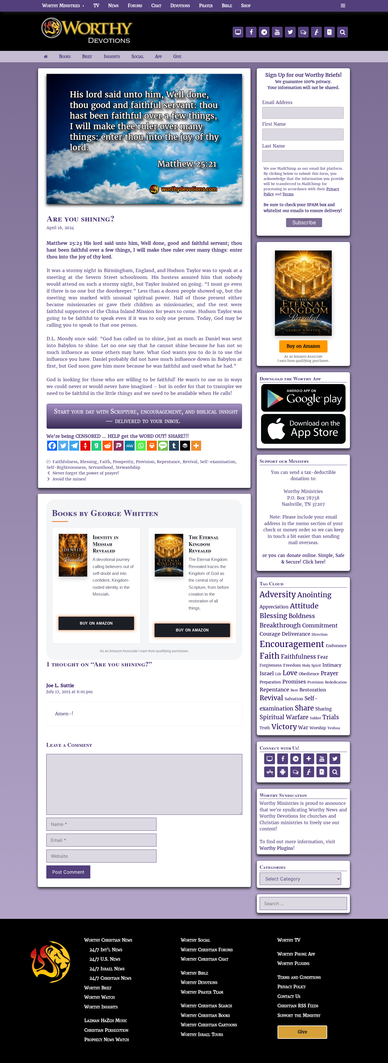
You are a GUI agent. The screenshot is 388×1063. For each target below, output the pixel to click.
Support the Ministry (299, 1015)
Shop (246, 5)
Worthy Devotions (199, 982)
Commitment (320, 625)
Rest (294, 690)
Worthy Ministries (61, 5)
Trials (330, 717)
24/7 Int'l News (105, 949)
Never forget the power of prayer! (86, 473)
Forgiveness (271, 665)
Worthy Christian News (108, 940)
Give (177, 56)
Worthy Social (195, 940)
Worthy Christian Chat (204, 959)
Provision (145, 461)
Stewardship (128, 467)
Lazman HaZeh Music (105, 1020)
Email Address (277, 102)
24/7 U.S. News (104, 959)
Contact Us (289, 996)
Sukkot (315, 718)
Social (138, 56)
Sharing (323, 709)
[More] (196, 446)
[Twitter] (63, 446)
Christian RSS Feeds (298, 1005)
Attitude (304, 605)
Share (304, 708)
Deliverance (296, 634)
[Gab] (96, 446)
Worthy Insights (101, 1006)
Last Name (273, 146)
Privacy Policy (292, 986)
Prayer (206, 5)
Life (278, 674)
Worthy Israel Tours (202, 1034)
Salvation (294, 698)
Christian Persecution (106, 1030)
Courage (270, 634)
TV (96, 5)
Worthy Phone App (296, 953)
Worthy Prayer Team (202, 991)
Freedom (292, 665)
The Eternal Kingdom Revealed (204, 543)
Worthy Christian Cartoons (209, 1024)
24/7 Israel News (107, 968)
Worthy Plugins (276, 848)
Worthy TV (289, 940)
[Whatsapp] (141, 446)
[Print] (152, 446)
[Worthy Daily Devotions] (87, 31)
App (158, 56)
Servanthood (100, 467)
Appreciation (274, 607)
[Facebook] (52, 446)
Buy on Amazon (96, 623)
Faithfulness (65, 461)
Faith (105, 461)
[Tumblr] (174, 446)
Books (65, 56)
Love (290, 673)
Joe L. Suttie (60, 686)
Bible (227, 5)
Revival (190, 461)
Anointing (314, 594)
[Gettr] (85, 446)
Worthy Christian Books (205, 1015)
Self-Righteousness (66, 467)
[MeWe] (130, 446)
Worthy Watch (99, 997)
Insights (112, 56)
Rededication (336, 682)
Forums (135, 5)
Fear (322, 657)
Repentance (168, 461)
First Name (274, 124)
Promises (294, 681)
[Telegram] (74, 446)
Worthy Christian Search (206, 1005)
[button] (343, 5)
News (113, 5)
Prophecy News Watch (106, 1039)
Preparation (270, 682)
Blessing (88, 461)
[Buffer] (185, 446)
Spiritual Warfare (284, 717)
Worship (318, 727)
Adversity (278, 595)
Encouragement (292, 644)
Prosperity (123, 461)
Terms (287, 194)
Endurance (336, 645)
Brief (87, 56)
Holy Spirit (311, 665)
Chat (156, 5)
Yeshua (333, 728)
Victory (284, 726)
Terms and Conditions (299, 977)
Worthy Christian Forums (207, 949)
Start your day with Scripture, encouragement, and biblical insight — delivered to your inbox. (146, 416)
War (303, 728)
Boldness (302, 616)
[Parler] (119, 446)
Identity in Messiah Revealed (105, 543)
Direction (319, 635)
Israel (267, 673)
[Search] (342, 32)
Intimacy (331, 665)
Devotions (180, 5)
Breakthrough (280, 625)
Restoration (312, 690)
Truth (265, 728)
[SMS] (163, 446)
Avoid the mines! (69, 479)
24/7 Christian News (110, 978)
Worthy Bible (194, 972)
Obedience (309, 673)
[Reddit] (107, 446)
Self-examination (217, 461)
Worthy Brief (98, 987)
